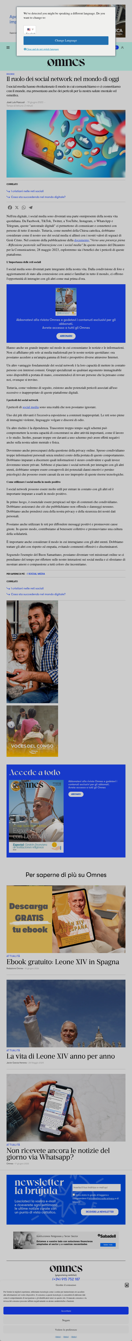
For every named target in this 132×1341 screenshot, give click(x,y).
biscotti (76, 1202)
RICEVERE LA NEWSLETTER (100, 1212)
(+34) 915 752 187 (66, 1279)
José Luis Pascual (16, 102)
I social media (36, 573)
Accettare (66, 1310)
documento (82, 240)
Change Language (66, 40)
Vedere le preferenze (66, 1329)
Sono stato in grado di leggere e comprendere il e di (96, 1198)
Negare (66, 1320)
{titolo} (58, 1336)
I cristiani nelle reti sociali (27, 191)
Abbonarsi (66, 336)
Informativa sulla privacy (101, 1198)
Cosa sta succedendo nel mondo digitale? (38, 197)
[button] (127, 1285)
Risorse (10, 74)
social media (31, 407)
